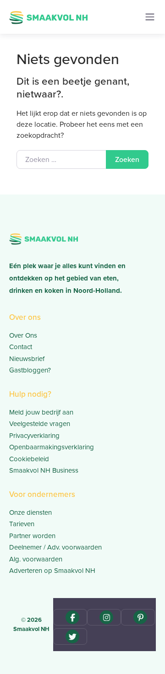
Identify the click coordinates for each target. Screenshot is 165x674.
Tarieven (21, 524)
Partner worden (32, 536)
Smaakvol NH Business (43, 470)
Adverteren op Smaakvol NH (52, 571)
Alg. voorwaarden (35, 559)
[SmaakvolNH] (48, 16)
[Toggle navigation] (149, 17)
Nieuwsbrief (26, 359)
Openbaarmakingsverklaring (51, 447)
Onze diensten (30, 512)
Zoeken (127, 159)
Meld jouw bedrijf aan (41, 412)
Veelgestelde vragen (39, 424)
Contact (20, 347)
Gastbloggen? (30, 370)
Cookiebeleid (29, 459)
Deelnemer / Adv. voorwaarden (55, 547)
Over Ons (23, 335)
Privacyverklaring (34, 436)
